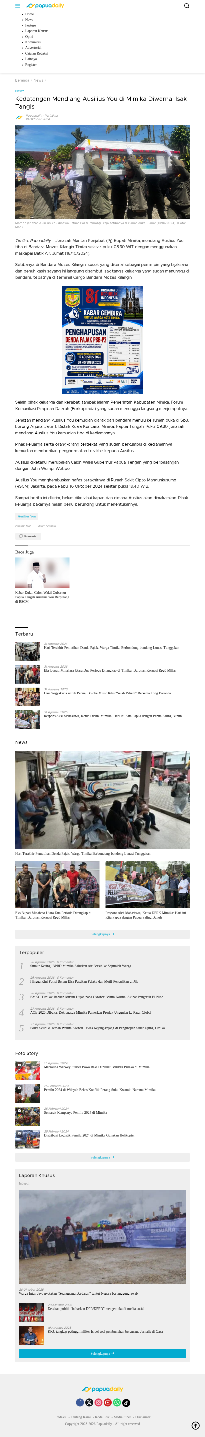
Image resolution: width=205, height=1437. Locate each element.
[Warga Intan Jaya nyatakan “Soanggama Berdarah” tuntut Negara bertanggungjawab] (102, 1237)
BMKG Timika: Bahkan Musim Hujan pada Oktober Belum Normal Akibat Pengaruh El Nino (96, 997)
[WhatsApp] (117, 1402)
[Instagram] (98, 1402)
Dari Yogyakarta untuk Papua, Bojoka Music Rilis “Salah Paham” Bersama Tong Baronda (107, 693)
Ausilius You (27, 516)
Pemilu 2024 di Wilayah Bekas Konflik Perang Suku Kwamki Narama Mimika (100, 1090)
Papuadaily (34, 115)
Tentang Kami (81, 1417)
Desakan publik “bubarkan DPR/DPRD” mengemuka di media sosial (96, 1309)
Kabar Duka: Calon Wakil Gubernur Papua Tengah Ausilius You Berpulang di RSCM (42, 597)
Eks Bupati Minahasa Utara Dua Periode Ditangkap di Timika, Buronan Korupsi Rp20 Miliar (110, 670)
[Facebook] (80, 1402)
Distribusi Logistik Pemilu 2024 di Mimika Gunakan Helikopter (89, 1135)
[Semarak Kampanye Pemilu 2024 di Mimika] (27, 1116)
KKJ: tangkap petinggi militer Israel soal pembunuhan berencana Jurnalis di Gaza (105, 1331)
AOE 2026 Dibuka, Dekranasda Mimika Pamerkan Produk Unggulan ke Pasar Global (90, 1012)
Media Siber (122, 1417)
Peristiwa (51, 115)
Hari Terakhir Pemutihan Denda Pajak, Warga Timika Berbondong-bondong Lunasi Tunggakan (111, 648)
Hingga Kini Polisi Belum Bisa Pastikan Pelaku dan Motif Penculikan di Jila (84, 981)
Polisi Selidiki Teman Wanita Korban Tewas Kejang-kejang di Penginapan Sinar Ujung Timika (97, 1028)
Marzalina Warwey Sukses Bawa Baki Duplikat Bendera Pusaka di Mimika (97, 1067)
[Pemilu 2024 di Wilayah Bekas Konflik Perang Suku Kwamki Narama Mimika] (27, 1093)
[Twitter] (89, 1402)
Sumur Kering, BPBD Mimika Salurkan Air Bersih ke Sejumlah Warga (80, 966)
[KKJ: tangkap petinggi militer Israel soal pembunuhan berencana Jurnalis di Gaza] (31, 1335)
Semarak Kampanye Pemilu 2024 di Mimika (75, 1112)
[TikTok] (126, 1403)
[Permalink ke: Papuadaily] (19, 117)
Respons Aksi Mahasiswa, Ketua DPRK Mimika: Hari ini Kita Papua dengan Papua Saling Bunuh (113, 716)
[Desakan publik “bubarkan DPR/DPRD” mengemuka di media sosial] (31, 1312)
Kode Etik (102, 1417)
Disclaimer (142, 1417)
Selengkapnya (100, 934)
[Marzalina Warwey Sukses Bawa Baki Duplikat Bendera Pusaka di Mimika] (27, 1070)
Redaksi (61, 1417)
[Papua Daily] (44, 6)
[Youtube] (108, 1402)
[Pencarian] (187, 6)
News (19, 91)
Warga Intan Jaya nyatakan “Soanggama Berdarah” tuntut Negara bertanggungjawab (78, 1293)
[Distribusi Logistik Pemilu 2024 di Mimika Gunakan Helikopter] (27, 1139)
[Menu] (18, 6)
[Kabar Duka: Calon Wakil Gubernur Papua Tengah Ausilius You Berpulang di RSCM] (42, 572)
